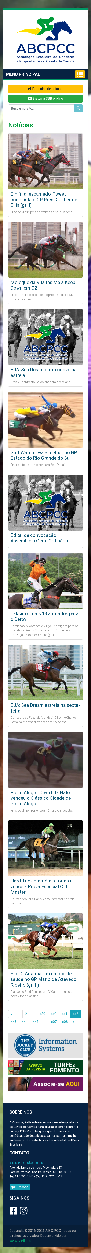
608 (65, 1022)
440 (53, 1014)
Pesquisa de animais (47, 89)
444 (25, 1022)
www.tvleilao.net (22, 1241)
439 (42, 1014)
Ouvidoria (21, 1187)
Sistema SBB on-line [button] (47, 99)
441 (64, 1014)
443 (14, 1022)
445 (36, 1022)
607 (54, 1022)
